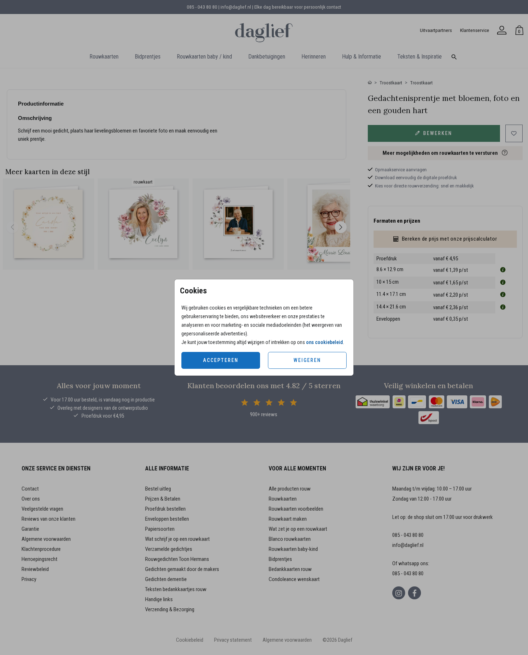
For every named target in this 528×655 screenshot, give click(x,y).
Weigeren (307, 360)
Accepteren (220, 360)
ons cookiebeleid (324, 342)
